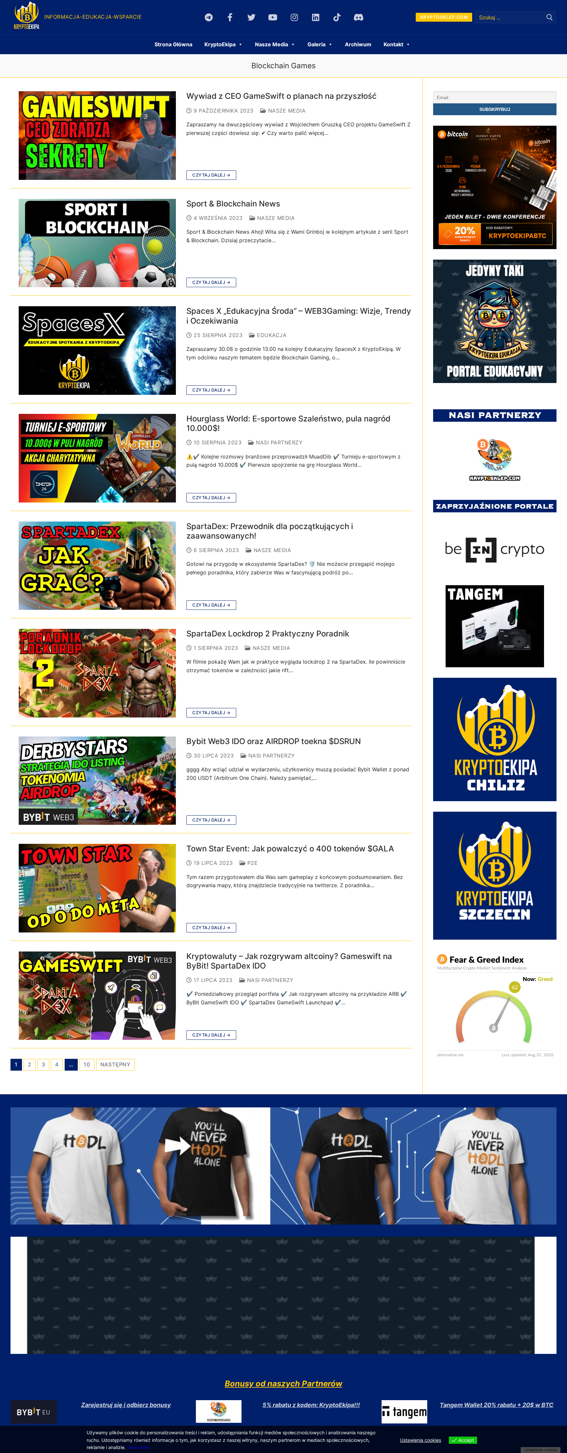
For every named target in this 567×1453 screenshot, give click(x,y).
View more (138, 1447)
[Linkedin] (315, 17)
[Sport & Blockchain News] (97, 243)
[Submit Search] (549, 17)
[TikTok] (336, 17)
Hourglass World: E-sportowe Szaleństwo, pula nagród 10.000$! (288, 423)
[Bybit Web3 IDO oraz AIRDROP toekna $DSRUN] (97, 781)
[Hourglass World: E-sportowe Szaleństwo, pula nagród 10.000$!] (97, 458)
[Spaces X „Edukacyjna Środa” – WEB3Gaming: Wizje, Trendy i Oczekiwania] (97, 350)
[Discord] (358, 17)
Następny (115, 1064)
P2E (251, 863)
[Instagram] (294, 17)
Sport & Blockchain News (233, 203)
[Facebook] (230, 17)
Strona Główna (173, 44)
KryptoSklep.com (444, 17)
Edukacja (270, 335)
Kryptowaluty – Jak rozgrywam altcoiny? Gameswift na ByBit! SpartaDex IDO (289, 961)
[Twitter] (251, 17)
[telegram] (208, 17)
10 (87, 1064)
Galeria (316, 44)
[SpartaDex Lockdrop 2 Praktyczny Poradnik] (97, 673)
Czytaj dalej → (211, 175)
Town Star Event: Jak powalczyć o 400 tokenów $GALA (290, 848)
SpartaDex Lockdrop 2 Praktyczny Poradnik (267, 633)
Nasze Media (285, 110)
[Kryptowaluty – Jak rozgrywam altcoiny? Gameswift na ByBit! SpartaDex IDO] (97, 995)
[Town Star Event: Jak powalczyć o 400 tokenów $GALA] (97, 888)
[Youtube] (273, 17)
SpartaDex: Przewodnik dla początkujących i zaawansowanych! (269, 531)
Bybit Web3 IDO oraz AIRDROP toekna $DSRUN (273, 741)
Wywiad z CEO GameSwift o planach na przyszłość (281, 96)
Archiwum (358, 44)
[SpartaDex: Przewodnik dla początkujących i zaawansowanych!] (97, 566)
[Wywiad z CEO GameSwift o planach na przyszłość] (97, 135)
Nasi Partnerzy (278, 442)
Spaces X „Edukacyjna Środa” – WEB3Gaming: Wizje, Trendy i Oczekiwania (298, 315)
